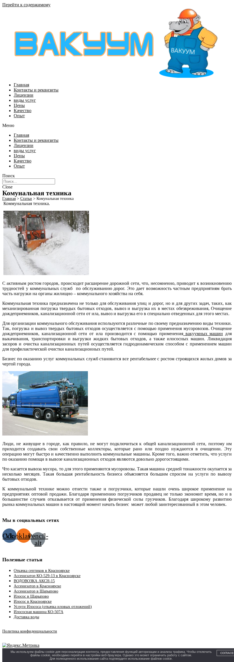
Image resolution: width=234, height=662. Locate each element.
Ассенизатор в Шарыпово (36, 591)
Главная (21, 84)
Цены (19, 105)
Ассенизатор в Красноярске (37, 586)
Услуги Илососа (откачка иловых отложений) (53, 607)
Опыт (19, 115)
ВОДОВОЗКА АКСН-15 (34, 581)
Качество (22, 110)
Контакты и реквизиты (36, 90)
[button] (117, 125)
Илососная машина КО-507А (38, 612)
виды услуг (25, 100)
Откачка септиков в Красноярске (42, 570)
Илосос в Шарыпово (31, 596)
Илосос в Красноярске (33, 601)
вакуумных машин (203, 333)
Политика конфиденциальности (29, 631)
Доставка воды (26, 617)
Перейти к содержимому (26, 4)
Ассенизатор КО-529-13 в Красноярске (47, 576)
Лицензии (23, 95)
